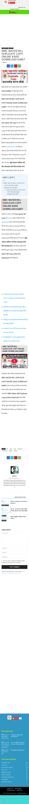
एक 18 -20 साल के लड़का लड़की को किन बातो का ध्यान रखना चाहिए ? (18, 510)
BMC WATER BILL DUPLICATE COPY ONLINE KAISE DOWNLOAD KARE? (14, 185)
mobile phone (11, 146)
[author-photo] (14, 474)
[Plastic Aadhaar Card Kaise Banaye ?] (6, 503)
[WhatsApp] (19, 66)
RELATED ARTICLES (8, 497)
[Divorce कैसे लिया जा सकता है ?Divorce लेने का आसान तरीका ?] (6, 745)
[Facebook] (8, 66)
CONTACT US (10, 788)
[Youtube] (21, 490)
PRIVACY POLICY (11, 790)
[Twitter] (12, 66)
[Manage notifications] (3, 800)
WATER (15, 450)
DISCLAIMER (18, 788)
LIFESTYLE (11, 48)
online (10, 218)
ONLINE (10, 450)
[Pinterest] (15, 66)
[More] (23, 66)
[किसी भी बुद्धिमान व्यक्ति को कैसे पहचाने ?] (6, 518)
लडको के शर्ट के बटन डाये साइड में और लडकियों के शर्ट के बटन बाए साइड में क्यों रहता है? (14, 311)
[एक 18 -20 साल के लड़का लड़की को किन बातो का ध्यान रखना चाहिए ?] (6, 512)
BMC (11, 448)
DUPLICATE (4, 450)
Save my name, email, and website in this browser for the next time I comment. (13, 561)
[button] (2, 12)
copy (15, 448)
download (5, 222)
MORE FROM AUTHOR (20, 497)
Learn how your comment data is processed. (13, 572)
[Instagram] (11, 490)
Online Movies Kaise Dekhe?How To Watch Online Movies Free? (14, 298)
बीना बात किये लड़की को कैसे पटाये (17, 750)
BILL (7, 448)
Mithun (5, 62)
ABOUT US (19, 790)
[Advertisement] (14, 32)
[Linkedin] (14, 490)
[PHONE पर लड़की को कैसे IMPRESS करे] (6, 737)
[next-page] (5, 524)
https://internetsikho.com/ (14, 478)
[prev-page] (3, 524)
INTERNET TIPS (5, 48)
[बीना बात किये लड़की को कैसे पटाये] (6, 752)
